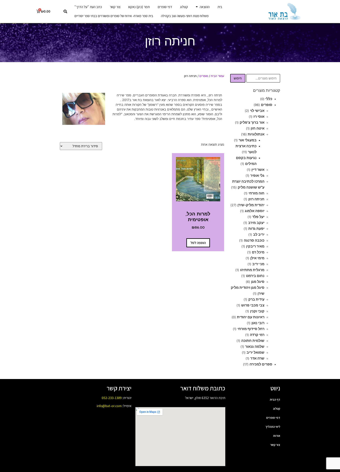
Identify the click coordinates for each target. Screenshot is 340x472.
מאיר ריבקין (255, 246)
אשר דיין (257, 169)
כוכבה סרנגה (254, 240)
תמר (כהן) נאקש (139, 7)
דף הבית (275, 399)
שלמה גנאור (254, 346)
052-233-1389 (112, 398)
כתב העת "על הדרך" (88, 7)
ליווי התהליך (272, 427)
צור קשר (115, 7)
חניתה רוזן (256, 199)
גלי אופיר (257, 175)
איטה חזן (257, 128)
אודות (276, 436)
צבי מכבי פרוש (252, 305)
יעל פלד (258, 217)
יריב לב (258, 234)
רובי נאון (257, 323)
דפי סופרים (165, 7)
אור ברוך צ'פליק (252, 122)
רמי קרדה (257, 335)
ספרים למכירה (260, 364)
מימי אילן (257, 258)
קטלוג (184, 7)
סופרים (266, 105)
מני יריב (258, 264)
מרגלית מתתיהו (252, 270)
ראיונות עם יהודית (250, 317)
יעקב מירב (256, 223)
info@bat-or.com (109, 406)
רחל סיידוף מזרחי (250, 329)
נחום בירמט (255, 276)
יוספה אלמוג (254, 211)
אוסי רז (258, 116)
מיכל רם (258, 252)
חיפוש (238, 78)
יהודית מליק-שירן (250, 205)
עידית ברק (256, 299)
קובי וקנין (257, 311)
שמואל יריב (255, 352)
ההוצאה (205, 7)
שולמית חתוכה (252, 341)
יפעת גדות (256, 228)
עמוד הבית (217, 76)
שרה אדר (257, 358)
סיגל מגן (257, 282)
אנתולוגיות (256, 134)
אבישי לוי (257, 111)
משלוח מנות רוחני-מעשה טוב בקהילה (185, 16)
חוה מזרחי (256, 193)
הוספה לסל (198, 242)
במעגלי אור (248, 140)
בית (219, 7)
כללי (268, 99)
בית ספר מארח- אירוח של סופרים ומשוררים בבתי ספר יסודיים (113, 16)
